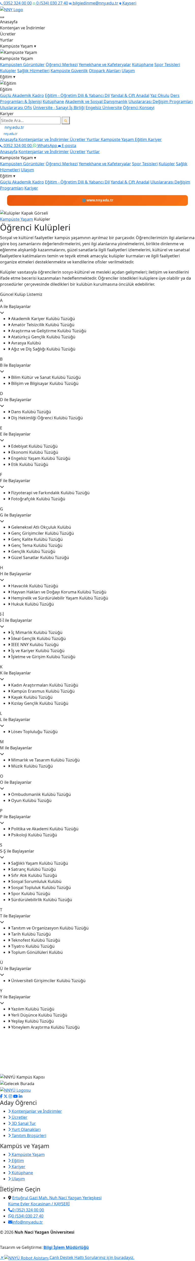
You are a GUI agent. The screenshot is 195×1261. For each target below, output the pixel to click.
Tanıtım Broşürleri (28, 1135)
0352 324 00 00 (17, 3)
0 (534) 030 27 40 (51, 3)
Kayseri (128, 3)
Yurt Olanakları (26, 1129)
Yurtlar (6, 40)
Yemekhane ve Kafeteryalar (105, 64)
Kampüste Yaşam (118, 139)
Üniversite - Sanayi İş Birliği (59, 107)
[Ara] (66, 120)
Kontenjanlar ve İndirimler (44, 139)
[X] (6, 1096)
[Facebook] (1, 1096)
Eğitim (141, 139)
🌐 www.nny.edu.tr (97, 200)
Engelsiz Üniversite (104, 107)
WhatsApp (47, 145)
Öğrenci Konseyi (138, 107)
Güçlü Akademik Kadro (22, 95)
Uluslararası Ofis (16, 107)
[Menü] (2, 17)
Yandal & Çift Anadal (130, 95)
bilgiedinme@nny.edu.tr (95, 3)
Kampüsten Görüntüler (22, 64)
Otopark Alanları (105, 70)
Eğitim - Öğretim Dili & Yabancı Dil (77, 95)
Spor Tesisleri (167, 64)
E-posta (68, 145)
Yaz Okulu (159, 95)
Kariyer (7, 113)
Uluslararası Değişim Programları (160, 101)
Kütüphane (142, 64)
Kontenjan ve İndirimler (22, 28)
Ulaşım (128, 70)
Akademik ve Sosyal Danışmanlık (96, 101)
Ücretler (8, 34)
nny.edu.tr (14, 127)
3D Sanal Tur (23, 1123)
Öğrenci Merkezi (62, 64)
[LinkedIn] (20, 1096)
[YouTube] (15, 1096)
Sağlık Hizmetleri (33, 70)
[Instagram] (10, 1096)
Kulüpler (8, 70)
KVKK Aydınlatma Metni (18, 1241)
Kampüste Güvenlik (69, 70)
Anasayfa (9, 22)
